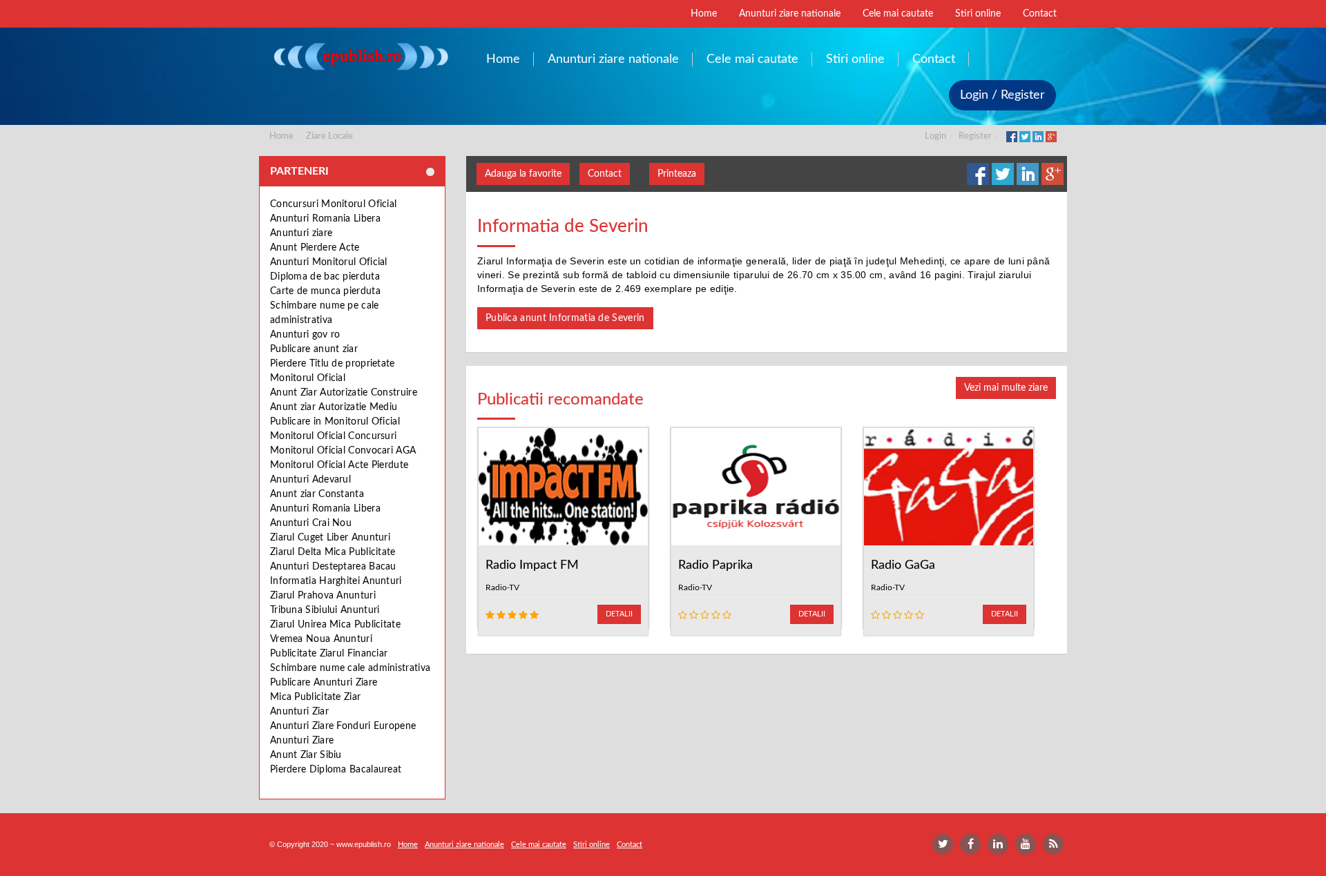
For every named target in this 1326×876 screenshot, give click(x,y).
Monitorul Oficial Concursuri (333, 436)
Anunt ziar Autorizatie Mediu (333, 407)
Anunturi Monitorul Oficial (328, 262)
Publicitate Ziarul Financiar (328, 654)
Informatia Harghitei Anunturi (336, 581)
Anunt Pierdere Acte (315, 248)
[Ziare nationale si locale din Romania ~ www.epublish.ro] (360, 56)
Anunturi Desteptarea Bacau (333, 567)
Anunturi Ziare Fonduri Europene (343, 726)
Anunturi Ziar (299, 712)
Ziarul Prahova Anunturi (323, 596)
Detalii (619, 614)
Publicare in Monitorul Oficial (335, 422)
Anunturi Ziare (302, 741)
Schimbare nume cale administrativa (350, 668)
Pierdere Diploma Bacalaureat (335, 770)
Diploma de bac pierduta (325, 277)
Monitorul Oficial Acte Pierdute (339, 465)
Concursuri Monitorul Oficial (333, 204)
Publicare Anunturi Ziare (323, 683)
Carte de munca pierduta (325, 291)
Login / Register (1002, 95)
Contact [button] (605, 174)
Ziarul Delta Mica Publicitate (333, 552)
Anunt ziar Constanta (317, 494)
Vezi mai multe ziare (1006, 388)
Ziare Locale (329, 136)
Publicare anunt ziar (314, 349)
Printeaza (676, 174)
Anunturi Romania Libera (325, 219)
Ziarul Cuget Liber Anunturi (330, 538)
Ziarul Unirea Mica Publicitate (335, 625)
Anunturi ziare (301, 233)
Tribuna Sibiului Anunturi (325, 610)
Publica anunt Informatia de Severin (565, 318)
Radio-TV (502, 587)
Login (935, 136)
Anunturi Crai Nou (311, 523)
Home (281, 136)
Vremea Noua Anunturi (321, 639)
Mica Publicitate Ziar (315, 697)
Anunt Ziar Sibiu (306, 755)
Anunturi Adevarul (310, 480)
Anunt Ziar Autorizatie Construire (343, 393)
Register (975, 136)
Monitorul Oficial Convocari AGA (343, 451)
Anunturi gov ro (305, 335)
